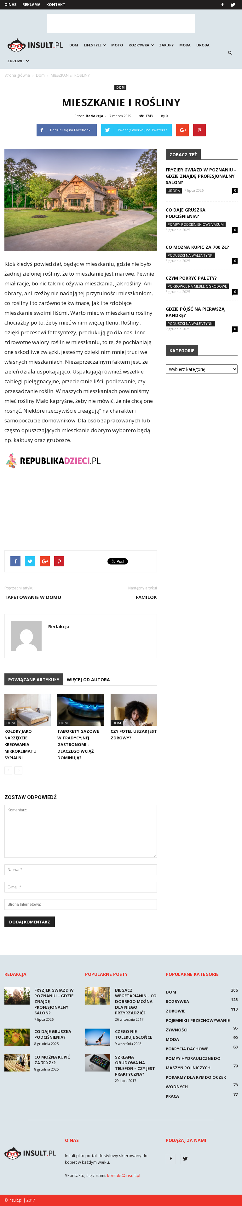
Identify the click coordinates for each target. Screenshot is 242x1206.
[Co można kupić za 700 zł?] (17, 1063)
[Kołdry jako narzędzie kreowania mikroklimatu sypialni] (27, 710)
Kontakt (55, 4)
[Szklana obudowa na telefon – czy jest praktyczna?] (97, 1063)
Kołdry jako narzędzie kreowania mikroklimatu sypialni (20, 744)
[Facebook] (222, 4)
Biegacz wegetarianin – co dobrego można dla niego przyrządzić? (136, 1001)
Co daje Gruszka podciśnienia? (185, 213)
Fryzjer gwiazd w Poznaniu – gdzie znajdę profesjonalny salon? (201, 176)
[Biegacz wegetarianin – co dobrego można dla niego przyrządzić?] (97, 996)
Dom (73, 45)
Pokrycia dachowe (187, 1049)
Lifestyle (92, 45)
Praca (172, 1096)
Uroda (203, 45)
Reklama (31, 4)
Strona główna (17, 75)
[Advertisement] (121, 23)
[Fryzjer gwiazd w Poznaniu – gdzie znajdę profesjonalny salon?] (17, 996)
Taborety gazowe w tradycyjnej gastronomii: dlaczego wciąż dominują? (78, 744)
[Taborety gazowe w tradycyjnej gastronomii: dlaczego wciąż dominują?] (80, 710)
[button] (230, 53)
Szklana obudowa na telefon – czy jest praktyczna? (135, 1065)
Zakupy (166, 45)
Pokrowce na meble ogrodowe (197, 286)
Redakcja (94, 115)
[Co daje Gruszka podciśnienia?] (17, 1037)
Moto (117, 45)
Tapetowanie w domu (32, 597)
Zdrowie (15, 60)
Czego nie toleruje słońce (133, 1034)
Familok (146, 597)
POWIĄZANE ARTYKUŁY (33, 680)
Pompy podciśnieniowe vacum (196, 224)
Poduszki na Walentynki (190, 255)
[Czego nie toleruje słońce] (97, 1037)
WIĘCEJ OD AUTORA (88, 680)
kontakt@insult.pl (123, 1175)
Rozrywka (139, 45)
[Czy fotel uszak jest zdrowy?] (134, 710)
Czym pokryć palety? (191, 278)
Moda (185, 45)
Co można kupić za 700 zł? (197, 247)
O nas (10, 4)
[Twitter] (233, 4)
